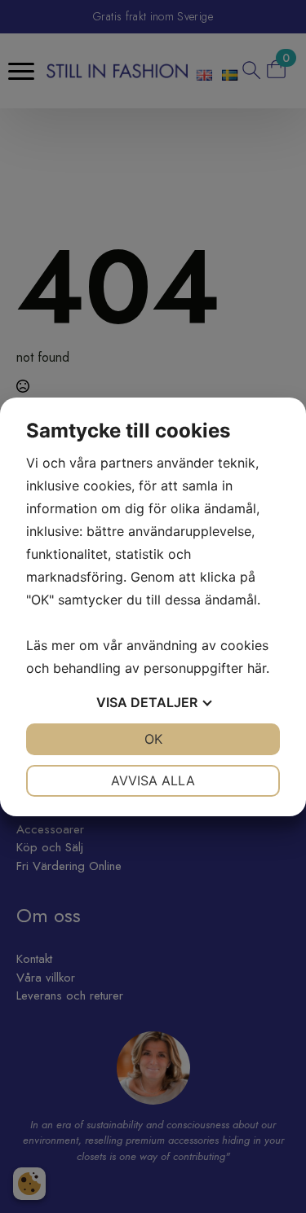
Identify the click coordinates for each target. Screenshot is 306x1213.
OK (153, 739)
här (256, 668)
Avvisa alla (153, 780)
